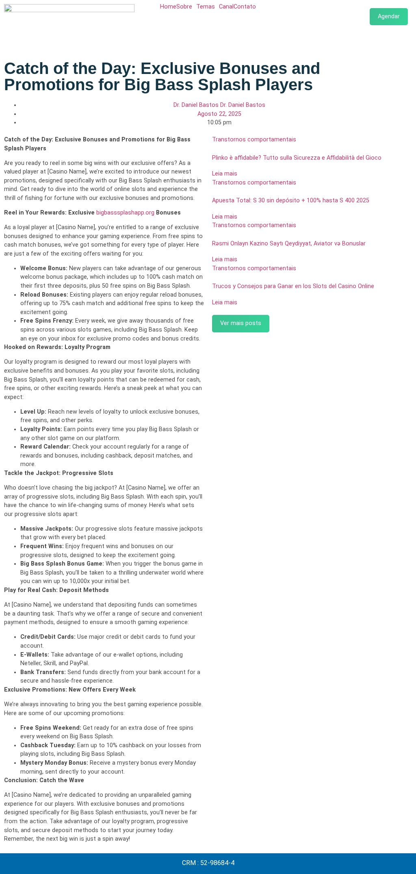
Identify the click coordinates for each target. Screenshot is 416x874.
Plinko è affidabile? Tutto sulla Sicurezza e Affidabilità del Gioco (296, 157)
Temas (205, 7)
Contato (245, 7)
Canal (226, 7)
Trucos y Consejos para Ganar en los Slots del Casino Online (293, 286)
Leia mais (224, 173)
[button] (186, 7)
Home (168, 7)
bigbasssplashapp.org (125, 212)
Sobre (184, 7)
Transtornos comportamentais (254, 139)
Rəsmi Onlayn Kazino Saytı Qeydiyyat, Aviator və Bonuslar (289, 243)
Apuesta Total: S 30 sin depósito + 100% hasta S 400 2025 (290, 200)
